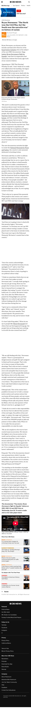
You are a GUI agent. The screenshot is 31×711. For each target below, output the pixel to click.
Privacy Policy (5, 640)
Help (3, 684)
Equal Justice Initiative (9, 50)
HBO (3, 533)
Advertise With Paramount (9, 679)
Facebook (4, 627)
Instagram (4, 630)
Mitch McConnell (19, 324)
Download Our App (7, 664)
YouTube (9, 533)
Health (28, 5)
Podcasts (4, 661)
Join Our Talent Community (9, 682)
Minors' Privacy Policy (8, 651)
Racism (6, 591)
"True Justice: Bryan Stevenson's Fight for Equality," (13, 54)
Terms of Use (5, 648)
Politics (23, 5)
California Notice (6, 643)
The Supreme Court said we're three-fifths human (15, 116)
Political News (5, 609)
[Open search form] (29, 2)
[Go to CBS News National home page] (15, 2)
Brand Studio (5, 666)
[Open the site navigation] (5, 2)
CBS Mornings (5, 5)
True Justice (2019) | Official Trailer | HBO (14, 532)
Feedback (4, 687)
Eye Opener (16, 5)
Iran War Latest (6, 612)
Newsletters (5, 658)
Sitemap (4, 669)
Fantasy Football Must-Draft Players (11, 617)
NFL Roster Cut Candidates (9, 614)
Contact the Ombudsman (8, 690)
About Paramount (6, 676)
